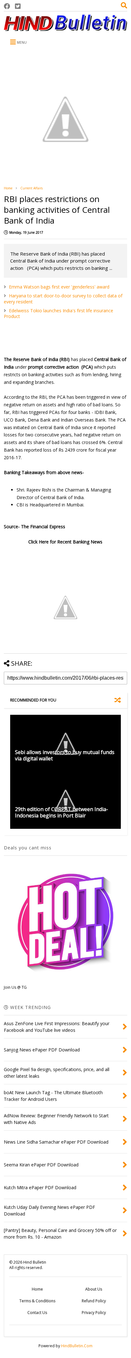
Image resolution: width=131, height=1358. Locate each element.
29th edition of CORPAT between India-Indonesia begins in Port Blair (61, 812)
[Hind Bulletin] (65, 28)
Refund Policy (94, 1301)
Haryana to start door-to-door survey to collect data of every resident (63, 298)
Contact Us (37, 1312)
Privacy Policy (94, 1312)
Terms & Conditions (37, 1301)
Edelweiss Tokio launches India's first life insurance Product (58, 313)
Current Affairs (31, 188)
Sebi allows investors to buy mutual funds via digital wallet (64, 755)
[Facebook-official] (7, 6)
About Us (93, 1289)
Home (8, 188)
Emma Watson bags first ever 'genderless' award (59, 287)
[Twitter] (18, 6)
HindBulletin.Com (77, 1345)
